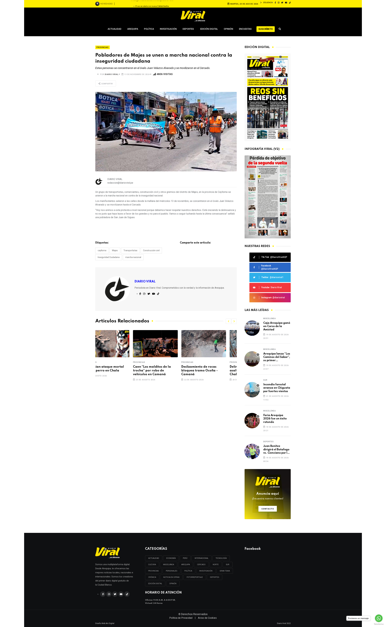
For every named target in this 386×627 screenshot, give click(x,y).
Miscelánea (269, 318)
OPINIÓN (172, 583)
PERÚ (185, 558)
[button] (228, 321)
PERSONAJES (171, 571)
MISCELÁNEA (168, 564)
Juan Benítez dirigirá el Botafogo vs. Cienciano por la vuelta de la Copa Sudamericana (276, 450)
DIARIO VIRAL (112, 74)
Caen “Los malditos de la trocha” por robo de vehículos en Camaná (114, 370)
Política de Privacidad (180, 617)
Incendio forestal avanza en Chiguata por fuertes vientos (276, 388)
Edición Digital (209, 29)
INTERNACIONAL (201, 558)
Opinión (228, 29)
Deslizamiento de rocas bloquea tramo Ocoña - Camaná (162, 370)
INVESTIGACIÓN (205, 571)
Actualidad (114, 29)
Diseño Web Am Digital (104, 623)
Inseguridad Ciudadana (109, 257)
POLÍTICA (188, 571)
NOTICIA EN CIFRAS (171, 577)
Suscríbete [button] (265, 29)
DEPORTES (214, 577)
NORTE (216, 564)
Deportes (188, 29)
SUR (227, 564)
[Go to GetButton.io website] (379, 624)
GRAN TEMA (225, 571)
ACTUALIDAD (153, 558)
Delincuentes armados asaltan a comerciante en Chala (211, 370)
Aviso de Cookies (207, 617)
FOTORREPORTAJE (195, 577)
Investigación (168, 29)
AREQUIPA (185, 564)
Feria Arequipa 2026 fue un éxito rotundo (275, 418)
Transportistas (130, 250)
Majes (115, 250)
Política (149, 29)
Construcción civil (151, 250)
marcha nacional (133, 257)
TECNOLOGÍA (221, 558)
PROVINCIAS (153, 571)
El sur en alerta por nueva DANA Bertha (152, 4)
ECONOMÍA (171, 558)
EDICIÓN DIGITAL (155, 583)
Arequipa (132, 29)
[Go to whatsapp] (379, 618)
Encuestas (245, 29)
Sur (265, 380)
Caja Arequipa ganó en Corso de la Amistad (276, 326)
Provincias (101, 362)
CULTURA (152, 564)
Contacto (267, 509)
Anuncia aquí (267, 496)
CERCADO (201, 564)
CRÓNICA (152, 577)
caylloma (102, 250)
